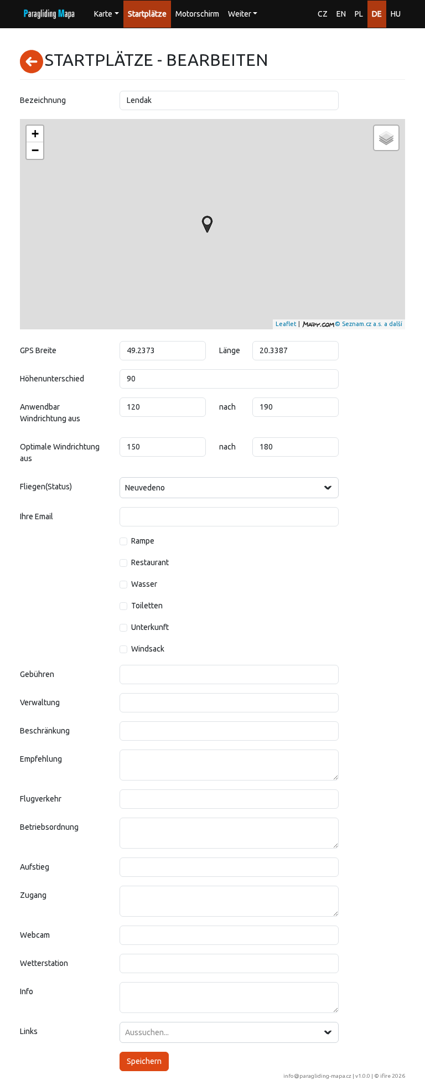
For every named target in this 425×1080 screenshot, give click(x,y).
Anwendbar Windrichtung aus (50, 412)
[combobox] (229, 487)
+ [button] (35, 134)
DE (377, 13)
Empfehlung (41, 759)
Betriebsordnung (49, 827)
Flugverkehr (40, 798)
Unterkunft (150, 627)
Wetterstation (44, 963)
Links (29, 1031)
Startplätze (147, 13)
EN (341, 13)
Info (26, 991)
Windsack (147, 648)
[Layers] (386, 138)
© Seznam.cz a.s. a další (368, 324)
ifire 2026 (392, 1076)
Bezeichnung (43, 100)
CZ (323, 13)
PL (359, 13)
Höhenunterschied (52, 378)
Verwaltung (40, 702)
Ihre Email (36, 516)
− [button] (35, 150)
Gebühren (37, 674)
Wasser (144, 584)
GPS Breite (38, 350)
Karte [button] (103, 13)
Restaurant (150, 562)
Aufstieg (34, 866)
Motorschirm (197, 13)
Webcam (35, 935)
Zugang (33, 895)
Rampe (142, 540)
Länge (229, 350)
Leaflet (286, 324)
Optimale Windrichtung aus (60, 452)
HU (396, 13)
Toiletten (147, 605)
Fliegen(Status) (46, 486)
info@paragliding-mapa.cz (317, 1076)
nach (227, 406)
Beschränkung (45, 730)
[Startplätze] (207, 224)
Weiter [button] (239, 13)
